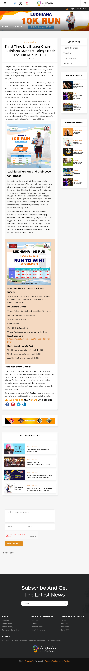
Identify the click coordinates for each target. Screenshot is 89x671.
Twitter (63, 620)
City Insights (76, 83)
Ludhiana (5, 640)
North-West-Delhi (19, 640)
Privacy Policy (7, 627)
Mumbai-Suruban (54, 640)
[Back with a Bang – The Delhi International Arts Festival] (14, 488)
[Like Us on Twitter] (22, 3)
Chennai (31, 640)
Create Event (7, 623)
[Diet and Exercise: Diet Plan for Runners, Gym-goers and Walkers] (67, 142)
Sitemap (5, 620)
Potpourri (67, 63)
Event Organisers (38, 630)
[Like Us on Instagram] (29, 3)
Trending (67, 53)
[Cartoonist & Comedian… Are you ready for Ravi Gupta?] (14, 475)
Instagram (65, 627)
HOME (5, 26)
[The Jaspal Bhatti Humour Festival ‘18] (14, 448)
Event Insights (29, 42)
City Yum (75, 104)
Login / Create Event (76, 9)
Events (34, 623)
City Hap (75, 93)
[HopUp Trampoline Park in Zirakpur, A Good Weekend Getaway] (67, 172)
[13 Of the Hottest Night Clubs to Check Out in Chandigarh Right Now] (67, 85)
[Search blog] (85, 3)
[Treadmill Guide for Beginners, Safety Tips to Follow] (67, 152)
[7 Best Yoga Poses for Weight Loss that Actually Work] (67, 132)
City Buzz (16, 26)
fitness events (33, 396)
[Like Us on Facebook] (16, 3)
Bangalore (41, 640)
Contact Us (65, 630)
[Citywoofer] (45, 3)
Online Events (37, 627)
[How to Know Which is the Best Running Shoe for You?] (67, 162)
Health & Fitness (70, 48)
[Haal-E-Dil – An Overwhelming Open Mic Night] (14, 462)
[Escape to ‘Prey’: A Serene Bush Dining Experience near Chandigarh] (67, 107)
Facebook (64, 623)
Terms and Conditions (10, 630)
